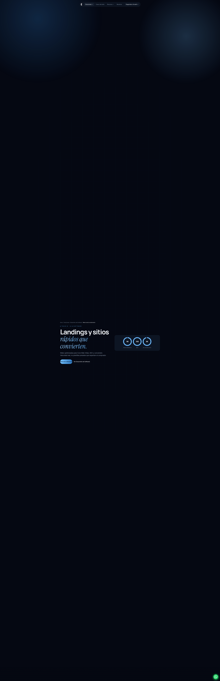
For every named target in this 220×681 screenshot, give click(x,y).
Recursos (109, 4)
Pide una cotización (66, 361)
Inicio (61, 322)
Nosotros (119, 4)
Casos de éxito (100, 4)
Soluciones (88, 4)
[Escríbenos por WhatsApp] (215, 676)
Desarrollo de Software (76, 322)
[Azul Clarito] (81, 4)
